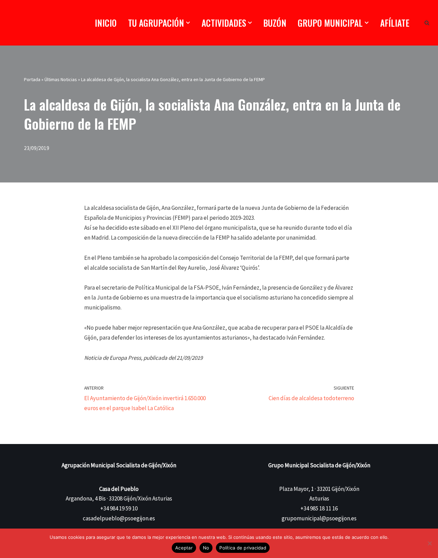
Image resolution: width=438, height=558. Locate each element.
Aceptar (184, 547)
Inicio (106, 22)
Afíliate (394, 22)
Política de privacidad (242, 547)
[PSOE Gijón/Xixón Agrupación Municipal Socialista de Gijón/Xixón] (39, 22)
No (206, 547)
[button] (188, 23)
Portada (32, 79)
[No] (429, 543)
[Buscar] (426, 22)
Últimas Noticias (60, 79)
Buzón (274, 22)
